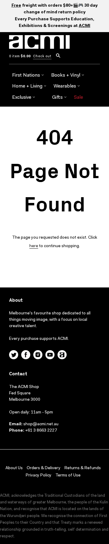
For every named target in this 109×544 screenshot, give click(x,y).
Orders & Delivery (44, 468)
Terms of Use (68, 475)
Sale (78, 97)
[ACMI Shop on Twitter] (13, 355)
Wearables (65, 86)
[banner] (39, 45)
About (16, 300)
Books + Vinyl (66, 75)
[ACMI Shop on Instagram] (37, 355)
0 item (20, 56)
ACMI (84, 26)
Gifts (58, 97)
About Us (14, 468)
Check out (42, 56)
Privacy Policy (38, 475)
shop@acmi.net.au (40, 424)
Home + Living (28, 86)
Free (16, 6)
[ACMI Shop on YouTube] (49, 355)
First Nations (26, 75)
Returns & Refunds (82, 468)
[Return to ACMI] (62, 355)
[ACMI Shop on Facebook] (25, 355)
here (33, 246)
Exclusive (22, 97)
